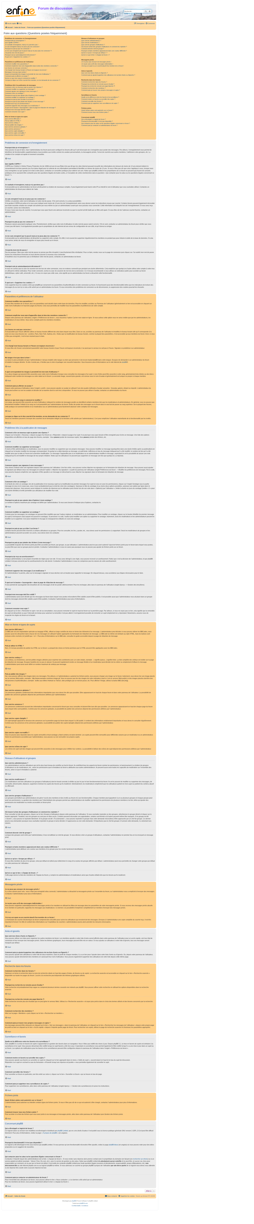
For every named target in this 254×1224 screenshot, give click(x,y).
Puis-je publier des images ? (14, 125)
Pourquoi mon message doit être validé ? (18, 109)
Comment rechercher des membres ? (93, 88)
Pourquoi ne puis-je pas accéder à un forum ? (19, 99)
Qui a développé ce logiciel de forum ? (93, 119)
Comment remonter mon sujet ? (15, 112)
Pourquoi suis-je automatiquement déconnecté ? (20, 55)
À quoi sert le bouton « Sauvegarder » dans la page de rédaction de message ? (30, 107)
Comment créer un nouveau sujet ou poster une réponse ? (24, 87)
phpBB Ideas (113, 1145)
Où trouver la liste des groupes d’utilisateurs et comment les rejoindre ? (104, 46)
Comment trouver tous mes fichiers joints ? (95, 112)
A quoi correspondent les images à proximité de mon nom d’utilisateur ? (27, 74)
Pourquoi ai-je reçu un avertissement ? (17, 103)
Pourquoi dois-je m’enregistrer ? (15, 40)
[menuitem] (19, 23)
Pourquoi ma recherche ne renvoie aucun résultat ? (97, 84)
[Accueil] (21, 10)
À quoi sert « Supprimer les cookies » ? (17, 57)
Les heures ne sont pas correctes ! (16, 68)
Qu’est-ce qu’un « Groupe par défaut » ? (94, 53)
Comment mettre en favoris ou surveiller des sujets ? (98, 99)
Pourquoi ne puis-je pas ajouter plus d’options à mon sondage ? (25, 95)
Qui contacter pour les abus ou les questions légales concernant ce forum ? (105, 123)
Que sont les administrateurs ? (91, 40)
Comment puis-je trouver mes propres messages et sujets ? (100, 90)
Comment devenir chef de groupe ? (92, 48)
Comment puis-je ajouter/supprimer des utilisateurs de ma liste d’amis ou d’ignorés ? (108, 75)
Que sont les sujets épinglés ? (14, 131)
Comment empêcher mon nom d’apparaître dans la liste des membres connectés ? (31, 66)
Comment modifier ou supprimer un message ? (20, 89)
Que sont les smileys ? (12, 123)
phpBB (124, 362)
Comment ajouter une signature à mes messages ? (21, 91)
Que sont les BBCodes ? (13, 119)
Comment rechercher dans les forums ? (94, 82)
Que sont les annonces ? (13, 129)
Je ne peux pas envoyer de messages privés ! (96, 62)
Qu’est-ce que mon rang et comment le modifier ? (21, 78)
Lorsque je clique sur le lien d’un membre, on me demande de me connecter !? (32, 80)
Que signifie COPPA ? (12, 42)
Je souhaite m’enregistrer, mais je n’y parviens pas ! (21, 44)
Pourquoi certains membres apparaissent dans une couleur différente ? (104, 51)
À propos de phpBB (50, 1133)
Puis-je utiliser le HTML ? (13, 121)
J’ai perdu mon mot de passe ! (14, 53)
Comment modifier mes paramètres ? (17, 64)
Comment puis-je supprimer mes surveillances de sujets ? (100, 103)
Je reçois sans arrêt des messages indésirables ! (97, 64)
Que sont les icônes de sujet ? (14, 135)
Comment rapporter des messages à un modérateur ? (22, 105)
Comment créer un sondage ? (14, 93)
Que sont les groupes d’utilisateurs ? (93, 44)
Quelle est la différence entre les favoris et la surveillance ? (100, 97)
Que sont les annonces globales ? (16, 127)
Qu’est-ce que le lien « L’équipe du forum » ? (95, 55)
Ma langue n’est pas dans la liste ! (16, 72)
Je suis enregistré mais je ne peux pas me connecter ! (22, 46)
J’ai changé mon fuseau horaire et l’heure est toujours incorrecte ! (26, 70)
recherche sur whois (140, 1159)
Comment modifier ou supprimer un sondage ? (20, 97)
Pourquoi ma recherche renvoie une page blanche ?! (98, 86)
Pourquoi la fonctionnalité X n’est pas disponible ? (97, 121)
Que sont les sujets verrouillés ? (15, 133)
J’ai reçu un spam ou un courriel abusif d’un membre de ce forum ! (102, 66)
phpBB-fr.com (83, 1203)
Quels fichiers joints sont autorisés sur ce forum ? (97, 110)
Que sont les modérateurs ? (90, 42)
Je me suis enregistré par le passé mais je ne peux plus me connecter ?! (28, 51)
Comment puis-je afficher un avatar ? (17, 76)
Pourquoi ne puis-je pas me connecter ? (18, 48)
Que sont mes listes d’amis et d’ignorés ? (94, 73)
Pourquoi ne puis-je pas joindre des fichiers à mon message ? (24, 101)
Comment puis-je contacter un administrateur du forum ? (99, 125)
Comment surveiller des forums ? (92, 101)
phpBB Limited (62, 1131)
